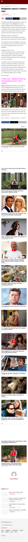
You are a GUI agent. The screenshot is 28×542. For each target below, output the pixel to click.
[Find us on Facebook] (1, 538)
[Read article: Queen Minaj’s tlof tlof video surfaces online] (4, 505)
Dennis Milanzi (6, 14)
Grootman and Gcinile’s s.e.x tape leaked (17, 510)
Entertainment (7, 6)
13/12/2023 (13, 14)
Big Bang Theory (5, 85)
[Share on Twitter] (16, 18)
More (16, 531)
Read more (7, 115)
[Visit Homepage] (7, 2)
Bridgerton (15, 23)
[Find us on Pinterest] (5, 538)
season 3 (23, 117)
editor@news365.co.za (8, 525)
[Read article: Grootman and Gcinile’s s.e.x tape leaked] (4, 511)
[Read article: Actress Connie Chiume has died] (4, 494)
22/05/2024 (18, 507)
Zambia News (8, 530)
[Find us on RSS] (8, 538)
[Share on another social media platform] (23, 18)
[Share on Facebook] (8, 18)
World (2, 531)
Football (21, 530)
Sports (12, 531)
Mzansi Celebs (14, 6)
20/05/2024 (18, 511)
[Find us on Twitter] (3, 538)
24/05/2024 (18, 501)
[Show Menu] (23, 2)
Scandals (7, 531)
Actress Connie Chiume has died (16, 492)
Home (2, 6)
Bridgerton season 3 (15, 117)
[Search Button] (26, 2)
